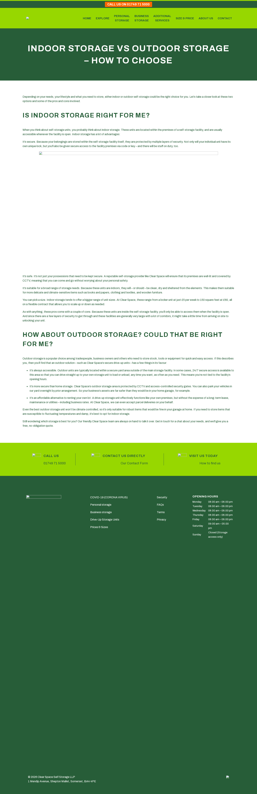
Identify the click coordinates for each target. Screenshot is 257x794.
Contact (225, 18)
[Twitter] (29, 439)
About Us (206, 18)
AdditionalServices (162, 18)
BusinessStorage (141, 18)
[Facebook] (24, 439)
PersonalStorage (122, 18)
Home (87, 18)
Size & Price (185, 18)
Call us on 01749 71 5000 (128, 4)
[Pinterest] (35, 439)
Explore (102, 18)
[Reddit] (50, 439)
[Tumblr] (40, 439)
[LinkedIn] (45, 439)
